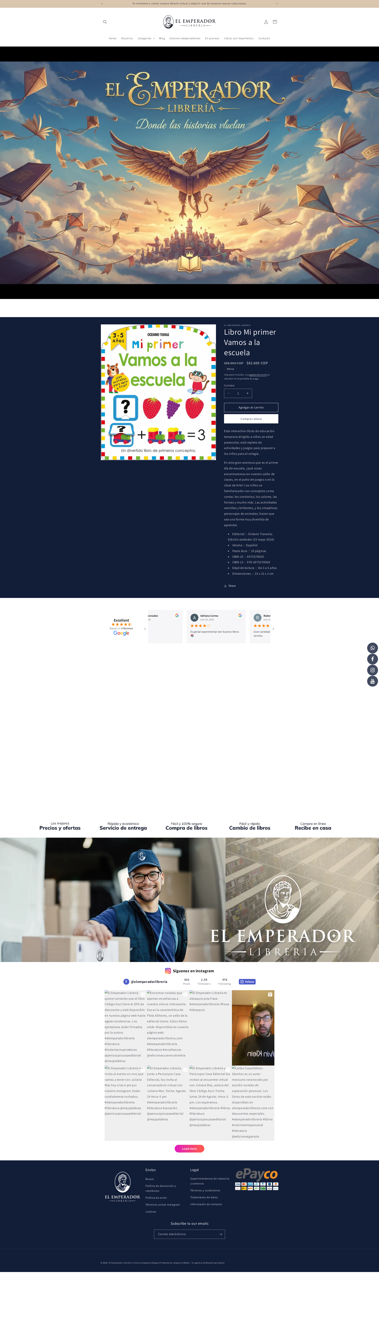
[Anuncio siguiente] (277, 3)
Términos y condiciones (205, 1190)
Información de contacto (206, 1204)
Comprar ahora (251, 419)
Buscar (149, 1179)
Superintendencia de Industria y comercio (209, 1181)
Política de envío (156, 1197)
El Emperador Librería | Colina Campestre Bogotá (134, 1262)
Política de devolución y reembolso (160, 1188)
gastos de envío (258, 374)
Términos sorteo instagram (162, 1204)
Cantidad (229, 385)
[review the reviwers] (202, 616)
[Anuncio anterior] (102, 3)
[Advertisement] (189, 693)
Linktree (150, 1211)
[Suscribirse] (220, 1234)
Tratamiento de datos (204, 1197)
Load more (189, 1149)
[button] (105, 22)
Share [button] (232, 585)
